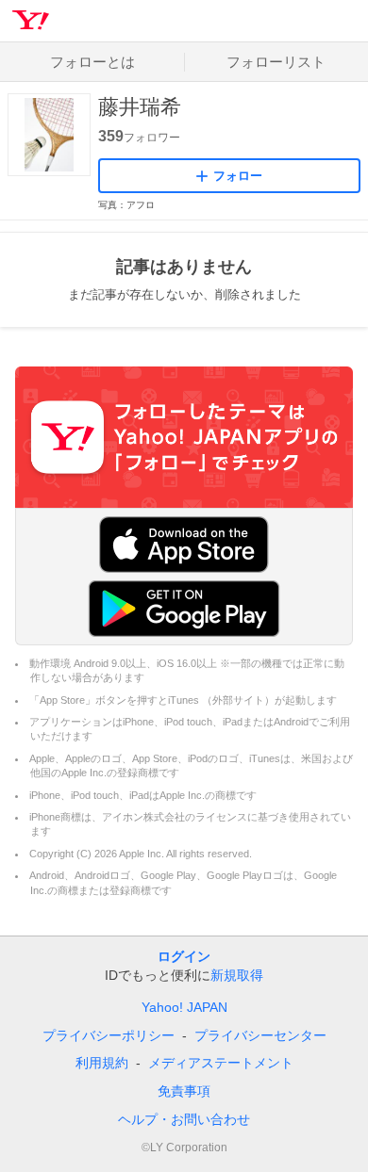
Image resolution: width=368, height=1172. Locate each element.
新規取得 (236, 975)
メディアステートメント (220, 1062)
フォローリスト (276, 62)
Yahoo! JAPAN (184, 1007)
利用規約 (101, 1062)
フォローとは (92, 62)
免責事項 (184, 1091)
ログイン (184, 956)
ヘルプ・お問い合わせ (184, 1119)
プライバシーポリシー (108, 1035)
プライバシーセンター (260, 1035)
